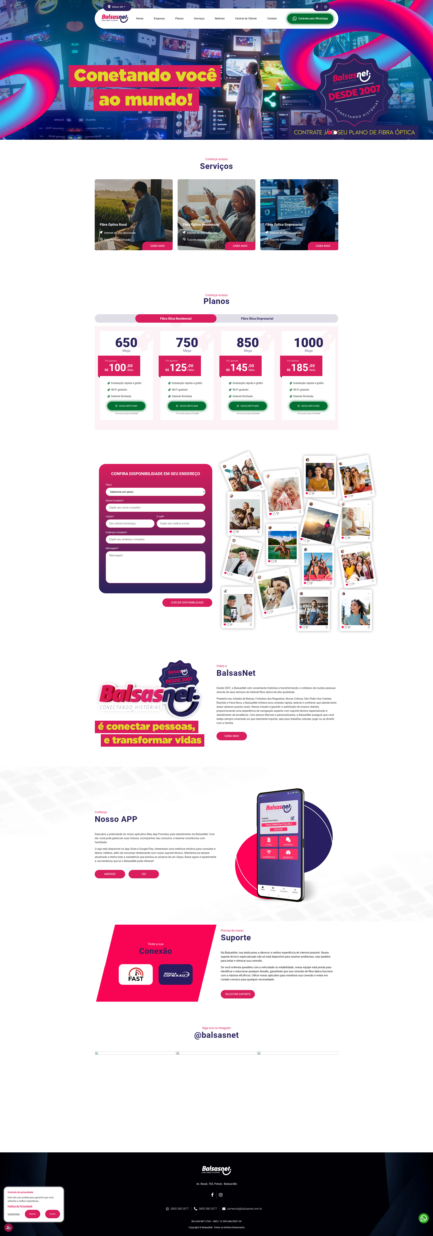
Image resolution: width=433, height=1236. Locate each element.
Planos (179, 18)
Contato (272, 18)
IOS (144, 874)
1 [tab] (329, 132)
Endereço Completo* (116, 532)
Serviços (199, 18)
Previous (92, 1091)
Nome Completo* (115, 500)
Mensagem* (112, 548)
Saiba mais (231, 736)
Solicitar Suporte (237, 994)
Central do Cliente (246, 18)
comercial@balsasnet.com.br (244, 1208)
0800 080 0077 (180, 1208)
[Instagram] (325, 7)
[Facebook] (317, 7)
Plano (109, 485)
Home (139, 18)
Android (110, 874)
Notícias (220, 18)
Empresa (159, 18)
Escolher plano (128, 406)
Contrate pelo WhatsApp (313, 18)
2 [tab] (335, 132)
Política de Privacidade (20, 1206)
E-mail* (160, 516)
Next (341, 1091)
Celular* (110, 516)
